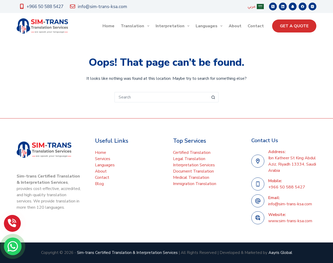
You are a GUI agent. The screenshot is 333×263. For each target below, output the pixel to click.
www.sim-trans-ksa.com (290, 221)
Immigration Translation (194, 184)
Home (108, 26)
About (235, 26)
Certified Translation (191, 152)
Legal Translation (189, 159)
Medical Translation (191, 177)
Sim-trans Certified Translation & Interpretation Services (127, 252)
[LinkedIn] (283, 6)
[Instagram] (312, 6)
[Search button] (213, 97)
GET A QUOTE (294, 26)
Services (102, 159)
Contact (256, 26)
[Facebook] (302, 6)
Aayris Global (280, 252)
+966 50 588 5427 (45, 7)
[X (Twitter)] (273, 6)
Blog (99, 184)
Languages (206, 26)
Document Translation (193, 171)
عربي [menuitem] (252, 6)
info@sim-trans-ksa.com (102, 7)
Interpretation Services (194, 165)
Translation (132, 26)
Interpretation (170, 26)
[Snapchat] (293, 6)
